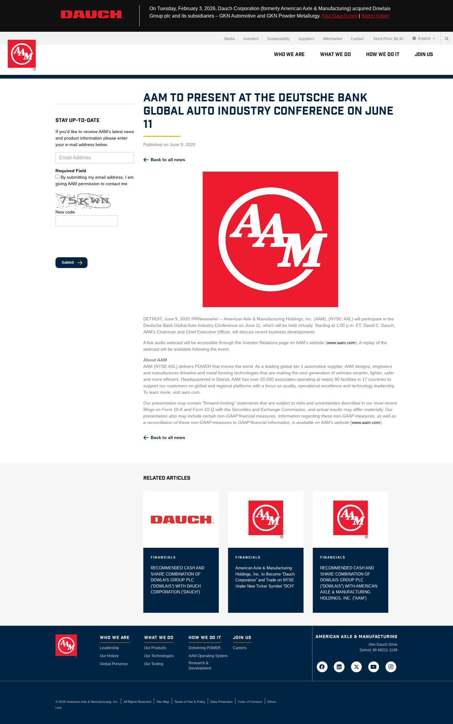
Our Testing (153, 664)
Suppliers (306, 39)
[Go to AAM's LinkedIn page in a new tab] (341, 666)
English (424, 38)
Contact (357, 39)
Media (229, 39)
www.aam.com (341, 342)
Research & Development (200, 665)
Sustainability (278, 39)
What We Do (335, 54)
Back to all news (168, 159)
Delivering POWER (205, 648)
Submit (68, 262)
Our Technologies (159, 656)
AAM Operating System (208, 656)
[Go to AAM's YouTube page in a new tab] (375, 666)
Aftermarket (332, 39)
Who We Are (289, 54)
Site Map (163, 701)
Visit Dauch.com (339, 15)
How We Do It (382, 54)
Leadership (109, 648)
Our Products (155, 648)
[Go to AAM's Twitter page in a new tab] (358, 666)
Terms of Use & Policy (189, 701)
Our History (109, 656)
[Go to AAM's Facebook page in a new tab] (324, 666)
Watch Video (375, 15)
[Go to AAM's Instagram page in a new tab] (391, 666)
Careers (240, 648)
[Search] (447, 39)
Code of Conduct (250, 701)
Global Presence (114, 664)
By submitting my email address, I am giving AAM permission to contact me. (94, 180)
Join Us (424, 54)
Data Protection (221, 701)
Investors (251, 39)
